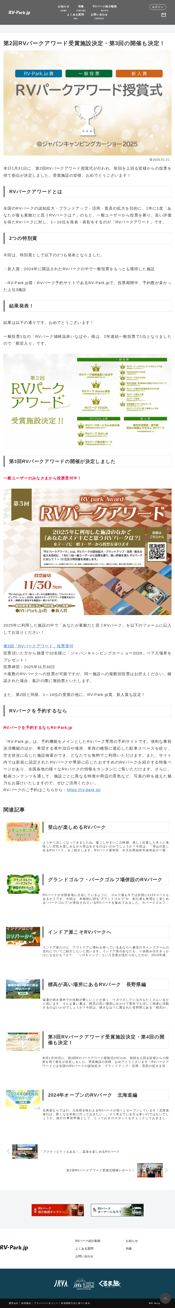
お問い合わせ (99, 16)
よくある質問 (75, 16)
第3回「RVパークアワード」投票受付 (38, 646)
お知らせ (63, 8)
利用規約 (26, 1303)
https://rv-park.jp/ (84, 790)
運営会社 (13, 1303)
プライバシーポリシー (46, 1303)
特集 (81, 8)
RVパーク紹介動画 (105, 8)
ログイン (157, 7)
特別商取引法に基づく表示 (75, 1303)
